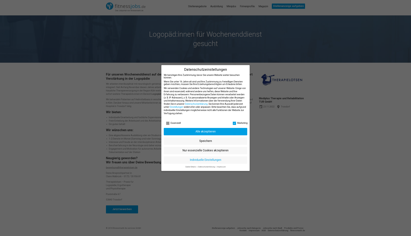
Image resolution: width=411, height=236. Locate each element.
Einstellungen (176, 107)
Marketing (242, 123)
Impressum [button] (221, 167)
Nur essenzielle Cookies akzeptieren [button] (205, 150)
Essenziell (176, 123)
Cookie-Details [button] (191, 167)
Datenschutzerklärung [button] (206, 167)
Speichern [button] (205, 141)
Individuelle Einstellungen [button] (205, 159)
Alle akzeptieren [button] (206, 131)
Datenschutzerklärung (196, 104)
